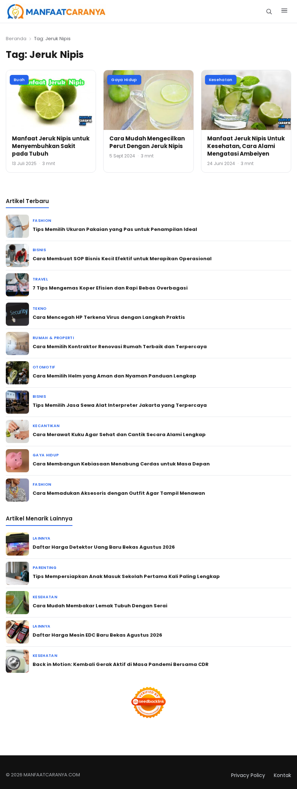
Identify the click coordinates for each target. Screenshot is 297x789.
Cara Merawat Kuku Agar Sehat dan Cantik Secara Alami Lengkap (119, 434)
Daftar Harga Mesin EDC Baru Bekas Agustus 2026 (97, 635)
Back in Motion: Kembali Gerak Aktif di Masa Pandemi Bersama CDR (121, 664)
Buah (19, 80)
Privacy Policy (248, 775)
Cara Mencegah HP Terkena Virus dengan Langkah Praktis (109, 317)
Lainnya (41, 538)
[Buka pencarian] (269, 11)
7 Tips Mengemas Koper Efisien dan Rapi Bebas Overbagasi (110, 287)
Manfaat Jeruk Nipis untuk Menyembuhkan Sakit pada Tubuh (50, 146)
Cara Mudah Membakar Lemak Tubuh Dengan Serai (100, 605)
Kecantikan (46, 426)
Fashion (42, 220)
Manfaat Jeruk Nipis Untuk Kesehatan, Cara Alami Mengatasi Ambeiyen (246, 146)
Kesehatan (221, 80)
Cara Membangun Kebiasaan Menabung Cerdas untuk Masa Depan (121, 463)
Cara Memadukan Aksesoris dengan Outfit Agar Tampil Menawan (119, 493)
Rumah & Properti (53, 338)
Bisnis (39, 250)
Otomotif (44, 367)
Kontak (282, 775)
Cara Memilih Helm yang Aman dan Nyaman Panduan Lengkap (114, 375)
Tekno (40, 308)
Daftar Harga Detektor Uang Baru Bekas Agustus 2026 (104, 547)
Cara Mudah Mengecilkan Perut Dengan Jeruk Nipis (147, 142)
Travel (40, 279)
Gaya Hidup (124, 80)
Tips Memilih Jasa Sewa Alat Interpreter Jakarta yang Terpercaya (120, 405)
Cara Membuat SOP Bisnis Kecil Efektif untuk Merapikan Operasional (122, 258)
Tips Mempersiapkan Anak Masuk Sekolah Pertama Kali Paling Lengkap (126, 576)
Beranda (16, 38)
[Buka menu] (284, 12)
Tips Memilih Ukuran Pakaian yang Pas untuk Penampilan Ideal (115, 229)
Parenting (45, 567)
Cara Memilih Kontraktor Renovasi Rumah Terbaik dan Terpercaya (120, 346)
